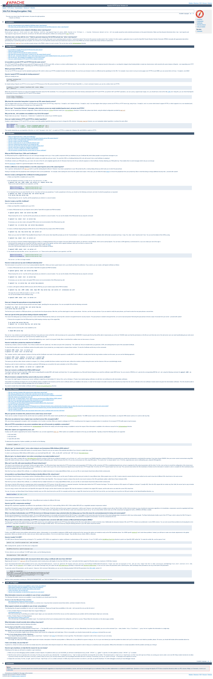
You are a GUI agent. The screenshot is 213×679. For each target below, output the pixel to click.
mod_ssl (18, 43)
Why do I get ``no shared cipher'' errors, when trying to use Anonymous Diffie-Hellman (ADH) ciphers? (35, 398)
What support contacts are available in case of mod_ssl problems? (25, 587)
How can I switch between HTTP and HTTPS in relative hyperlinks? (26, 58)
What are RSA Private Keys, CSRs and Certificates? (22, 136)
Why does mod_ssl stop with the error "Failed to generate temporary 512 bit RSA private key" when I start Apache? (38, 26)
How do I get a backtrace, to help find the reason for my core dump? (26, 592)
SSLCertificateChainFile (44, 386)
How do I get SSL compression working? (19, 404)
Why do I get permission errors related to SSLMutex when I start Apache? (27, 25)
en (191, 13)
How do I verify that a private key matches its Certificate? (23, 147)
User (67, 33)
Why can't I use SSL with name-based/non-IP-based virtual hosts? (25, 401)
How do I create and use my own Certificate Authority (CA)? (24, 142)
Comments (199, 31)
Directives (196, 3)
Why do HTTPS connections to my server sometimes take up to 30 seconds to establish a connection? (35, 395)
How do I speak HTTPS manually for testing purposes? (22, 52)
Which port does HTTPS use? (16, 51)
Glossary (205, 3)
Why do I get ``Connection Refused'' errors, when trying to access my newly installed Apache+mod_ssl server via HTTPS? (40, 55)
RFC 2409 (92, 568)
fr (193, 13)
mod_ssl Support (201, 26)
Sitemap (210, 3)
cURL (169, 91)
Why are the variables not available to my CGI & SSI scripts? (26, 57)
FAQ (201, 3)
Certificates (200, 23)
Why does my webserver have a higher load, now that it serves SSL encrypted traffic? (30, 393)
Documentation (18, 7)
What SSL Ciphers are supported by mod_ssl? (20, 397)
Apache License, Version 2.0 (19, 676)
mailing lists (10, 670)
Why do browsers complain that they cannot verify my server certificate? (27, 150)
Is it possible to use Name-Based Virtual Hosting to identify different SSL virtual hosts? (30, 403)
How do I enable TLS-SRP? (15, 409)
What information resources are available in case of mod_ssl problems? (27, 585)
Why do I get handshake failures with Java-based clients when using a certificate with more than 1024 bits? (36, 410)
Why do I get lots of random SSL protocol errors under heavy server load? (27, 392)
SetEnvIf (134, 532)
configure (95, 632)
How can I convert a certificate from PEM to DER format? (23, 148)
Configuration (200, 21)
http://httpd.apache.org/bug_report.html (18, 617)
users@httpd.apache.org (14, 612)
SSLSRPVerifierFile (108, 539)
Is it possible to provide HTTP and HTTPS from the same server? (25, 49)
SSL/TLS (32, 7)
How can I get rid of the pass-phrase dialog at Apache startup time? (26, 145)
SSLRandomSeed (76, 43)
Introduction (12, 163)
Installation (199, 19)
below (107, 171)
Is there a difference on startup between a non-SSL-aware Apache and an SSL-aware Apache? (33, 138)
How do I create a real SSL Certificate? (18, 141)
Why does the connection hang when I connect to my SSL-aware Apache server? (29, 54)
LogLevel (20, 565)
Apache (4, 7)
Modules (191, 3)
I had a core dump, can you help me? (18, 590)
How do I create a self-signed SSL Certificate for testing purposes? (25, 139)
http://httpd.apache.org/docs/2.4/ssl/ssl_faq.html (21, 601)
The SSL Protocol (201, 24)
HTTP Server (10, 7)
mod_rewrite (83, 121)
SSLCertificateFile (101, 579)
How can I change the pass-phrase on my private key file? (23, 144)
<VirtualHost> (69, 110)
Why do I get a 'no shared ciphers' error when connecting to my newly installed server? (31, 400)
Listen (51, 110)
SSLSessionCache (72, 416)
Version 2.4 (26, 7)
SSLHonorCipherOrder (90, 565)
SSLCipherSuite (83, 453)
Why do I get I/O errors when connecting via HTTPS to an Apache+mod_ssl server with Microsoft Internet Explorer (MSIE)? (40, 407)
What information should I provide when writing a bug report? (24, 588)
